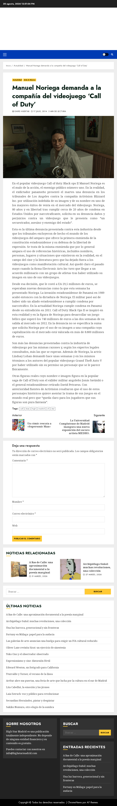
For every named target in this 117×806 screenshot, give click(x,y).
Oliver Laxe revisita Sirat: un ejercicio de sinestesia (36, 647)
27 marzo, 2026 (94, 575)
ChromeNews (75, 802)
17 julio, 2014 (40, 111)
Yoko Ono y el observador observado (27, 654)
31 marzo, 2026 (40, 576)
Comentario (20, 460)
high (34, 408)
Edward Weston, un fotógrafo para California (32, 667)
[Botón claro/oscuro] (106, 54)
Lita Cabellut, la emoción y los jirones (27, 687)
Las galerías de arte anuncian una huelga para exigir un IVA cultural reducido (51, 641)
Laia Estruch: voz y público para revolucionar (32, 694)
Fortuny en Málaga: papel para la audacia (30, 634)
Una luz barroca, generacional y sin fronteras (32, 627)
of (48, 408)
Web (15, 525)
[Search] (112, 54)
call (21, 408)
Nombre (18, 501)
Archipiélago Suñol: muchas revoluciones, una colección (70, 569)
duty (27, 408)
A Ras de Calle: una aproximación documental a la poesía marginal (16, 569)
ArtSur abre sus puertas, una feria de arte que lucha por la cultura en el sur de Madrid (56, 680)
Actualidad (17, 80)
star (52, 408)
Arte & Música (29, 80)
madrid (41, 408)
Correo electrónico (24, 513)
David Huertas (22, 111)
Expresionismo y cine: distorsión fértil (28, 660)
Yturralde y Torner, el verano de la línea (29, 674)
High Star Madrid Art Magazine (58, 27)
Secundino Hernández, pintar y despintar (30, 700)
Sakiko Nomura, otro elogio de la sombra (30, 707)
